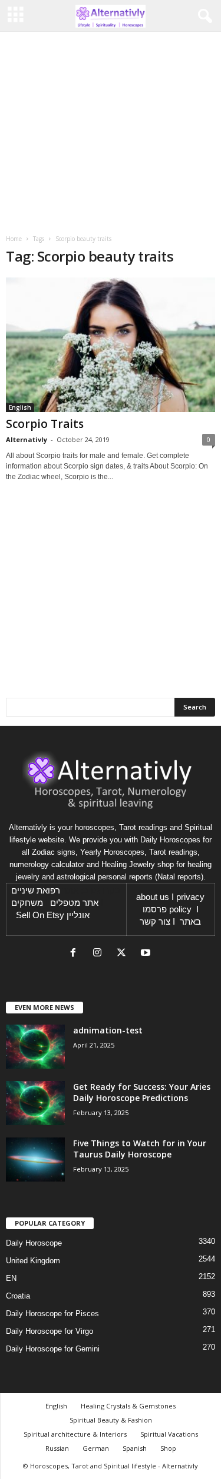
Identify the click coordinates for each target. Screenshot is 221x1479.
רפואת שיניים (35, 890)
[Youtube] (147, 953)
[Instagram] (100, 953)
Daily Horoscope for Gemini (53, 1348)
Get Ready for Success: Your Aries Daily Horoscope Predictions (141, 1092)
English (20, 407)
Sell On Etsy (40, 915)
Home (14, 239)
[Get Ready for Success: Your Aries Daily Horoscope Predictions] (35, 1103)
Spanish (135, 1448)
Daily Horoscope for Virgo (49, 1331)
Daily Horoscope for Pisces (52, 1313)
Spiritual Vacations (169, 1434)
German (96, 1448)
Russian (57, 1448)
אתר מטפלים (74, 903)
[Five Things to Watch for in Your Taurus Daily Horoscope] (35, 1159)
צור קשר (155, 921)
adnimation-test (108, 1030)
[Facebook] (76, 953)
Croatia (18, 1295)
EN (11, 1278)
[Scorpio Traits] (110, 344)
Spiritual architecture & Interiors (75, 1434)
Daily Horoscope (34, 1243)
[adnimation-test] (35, 1047)
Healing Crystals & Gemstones (128, 1405)
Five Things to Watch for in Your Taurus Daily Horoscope (139, 1148)
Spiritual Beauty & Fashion (111, 1420)
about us (152, 897)
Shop (168, 1448)
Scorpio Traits (45, 423)
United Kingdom (33, 1260)
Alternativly (26, 439)
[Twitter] (124, 953)
